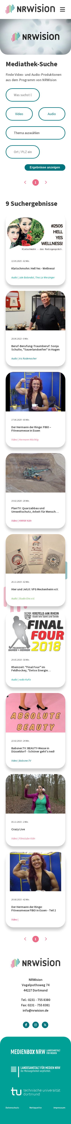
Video (19, 114)
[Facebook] (26, 1025)
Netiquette (36, 1107)
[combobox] (35, 95)
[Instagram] (35, 1025)
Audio (52, 114)
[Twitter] (45, 1025)
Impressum (59, 1107)
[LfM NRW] (35, 1071)
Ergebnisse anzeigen (45, 167)
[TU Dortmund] (35, 1091)
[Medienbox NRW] (35, 1051)
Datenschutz (12, 1107)
